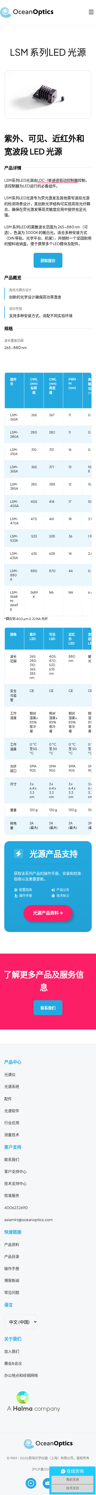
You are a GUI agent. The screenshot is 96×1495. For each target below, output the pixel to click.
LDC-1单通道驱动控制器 (57, 180)
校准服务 (11, 1195)
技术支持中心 (15, 1183)
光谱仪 (9, 1074)
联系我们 (48, 1007)
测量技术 (11, 1134)
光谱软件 (11, 1110)
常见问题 (11, 1292)
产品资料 (11, 1244)
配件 (8, 1098)
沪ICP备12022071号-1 (48, 1469)
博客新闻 (11, 1280)
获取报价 (48, 260)
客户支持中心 (15, 1171)
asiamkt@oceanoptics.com (28, 1219)
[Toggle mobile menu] (91, 12)
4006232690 (16, 1207)
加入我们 (11, 1351)
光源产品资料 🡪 (48, 912)
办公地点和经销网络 (21, 1375)
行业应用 (11, 1122)
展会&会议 (13, 1363)
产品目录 (11, 1256)
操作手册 (11, 1268)
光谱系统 (11, 1086)
